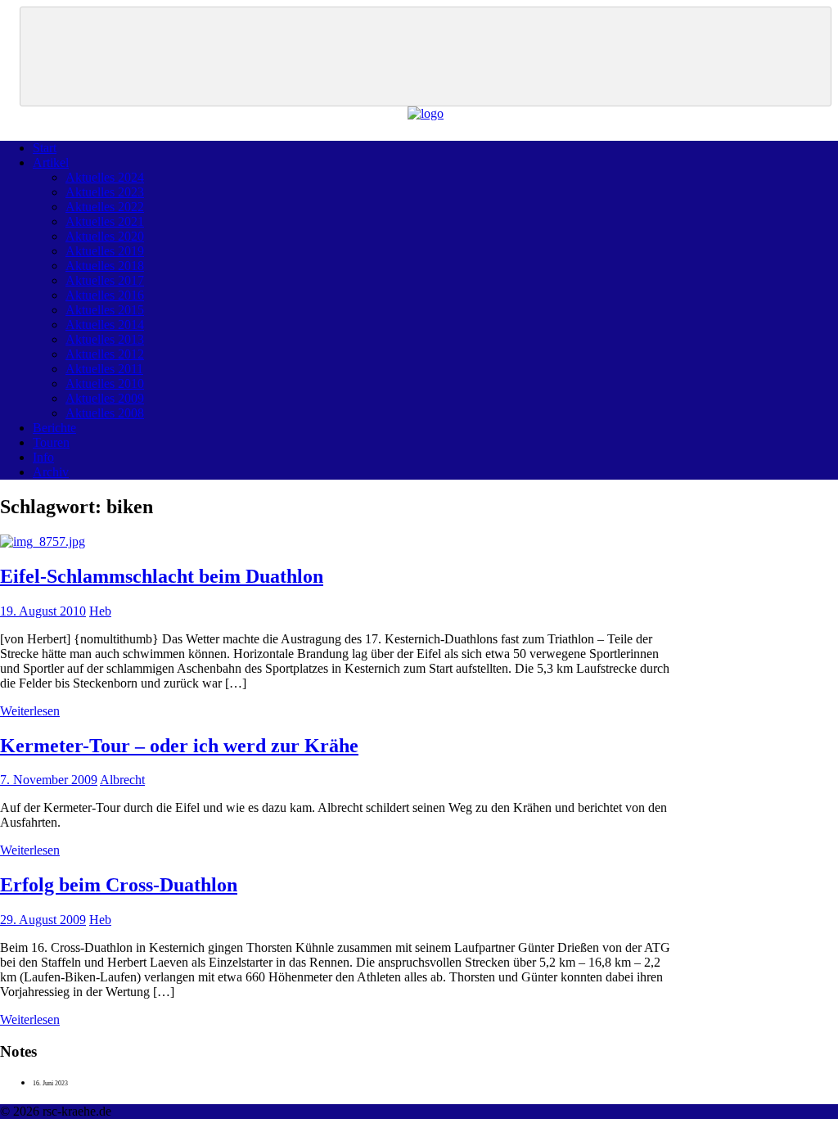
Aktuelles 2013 (104, 339)
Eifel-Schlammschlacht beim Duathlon (161, 576)
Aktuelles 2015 (104, 310)
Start (44, 148)
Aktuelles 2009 (104, 398)
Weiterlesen (30, 711)
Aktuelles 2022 (104, 207)
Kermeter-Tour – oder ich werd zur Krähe (179, 745)
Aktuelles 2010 (104, 383)
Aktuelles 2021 (104, 221)
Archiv (51, 472)
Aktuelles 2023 (104, 192)
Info (43, 457)
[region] (426, 56)
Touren (51, 442)
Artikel (51, 162)
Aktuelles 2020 (104, 236)
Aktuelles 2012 (104, 354)
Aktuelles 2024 (104, 177)
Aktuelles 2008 (104, 413)
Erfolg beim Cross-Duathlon (118, 884)
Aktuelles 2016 (104, 295)
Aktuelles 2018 (104, 266)
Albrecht (122, 780)
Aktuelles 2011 (104, 369)
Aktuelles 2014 (104, 324)
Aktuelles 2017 (104, 280)
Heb (100, 611)
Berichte (54, 428)
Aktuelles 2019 (104, 251)
